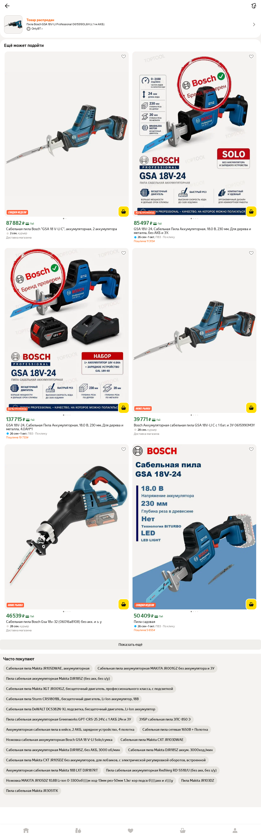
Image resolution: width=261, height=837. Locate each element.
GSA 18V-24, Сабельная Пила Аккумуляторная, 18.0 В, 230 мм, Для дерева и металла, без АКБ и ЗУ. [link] (192, 231)
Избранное (131, 831)
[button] (7, 6)
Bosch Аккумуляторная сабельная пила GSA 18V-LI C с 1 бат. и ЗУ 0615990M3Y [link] (194, 425)
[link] (48, 668)
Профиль (235, 831)
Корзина (182, 831)
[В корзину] (123, 211)
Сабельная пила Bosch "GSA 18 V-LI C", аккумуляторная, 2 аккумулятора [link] (61, 229)
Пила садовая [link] (144, 622)
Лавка (78, 831)
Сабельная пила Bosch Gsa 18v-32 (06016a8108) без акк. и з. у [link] (54, 622)
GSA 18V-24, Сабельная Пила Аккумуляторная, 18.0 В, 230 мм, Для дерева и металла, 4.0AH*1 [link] (64, 427)
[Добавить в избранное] (124, 57)
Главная (26, 831)
